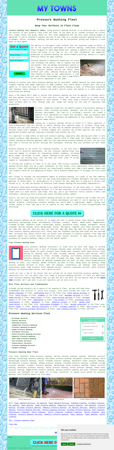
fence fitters (21, 295)
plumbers (41, 295)
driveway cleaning (68, 306)
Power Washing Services (24, 403)
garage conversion (78, 304)
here (48, 374)
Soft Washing (90, 405)
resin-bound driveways (49, 304)
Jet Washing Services (77, 408)
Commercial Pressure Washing (70, 405)
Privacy (10, 437)
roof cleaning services (67, 309)
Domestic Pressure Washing (54, 408)
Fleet (53, 220)
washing (25, 220)
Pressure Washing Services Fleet (29, 313)
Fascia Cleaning (91, 412)
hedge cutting (15, 297)
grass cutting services (62, 297)
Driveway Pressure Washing (29, 408)
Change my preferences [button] (84, 444)
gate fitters (92, 306)
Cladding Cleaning (79, 403)
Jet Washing (42, 403)
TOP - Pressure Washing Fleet (22, 420)
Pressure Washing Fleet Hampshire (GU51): (27, 30)
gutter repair (15, 306)
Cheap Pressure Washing (45, 405)
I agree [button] (64, 444)
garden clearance (16, 293)
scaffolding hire (41, 293)
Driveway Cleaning (96, 403)
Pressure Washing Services (28, 410)
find (16, 356)
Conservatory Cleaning (19, 412)
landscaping (38, 300)
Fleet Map (13, 424)
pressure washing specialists (28, 231)
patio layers (36, 297)
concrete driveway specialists (33, 309)
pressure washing (82, 234)
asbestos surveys (59, 302)
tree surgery (59, 300)
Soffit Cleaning (55, 412)
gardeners (36, 302)
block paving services (77, 293)
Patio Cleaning (38, 412)
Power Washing (27, 405)
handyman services (72, 295)
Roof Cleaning (98, 410)
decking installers (40, 306)
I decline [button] (71, 444)
